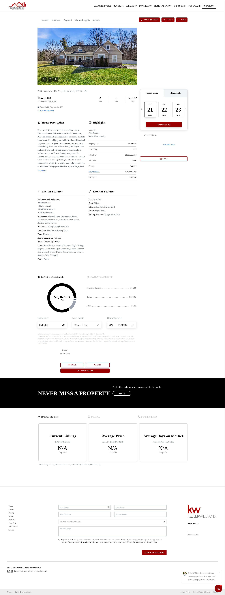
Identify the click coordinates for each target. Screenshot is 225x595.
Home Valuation (163, 6)
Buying (117, 6)
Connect (209, 6)
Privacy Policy (152, 542)
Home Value (13, 523)
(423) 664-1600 (193, 535)
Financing (179, 6)
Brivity (17, 592)
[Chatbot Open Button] (218, 588)
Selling (130, 6)
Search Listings (102, 6)
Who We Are (194, 6)
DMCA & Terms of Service (201, 592)
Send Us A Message (154, 552)
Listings (11, 509)
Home (11, 506)
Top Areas (144, 6)
